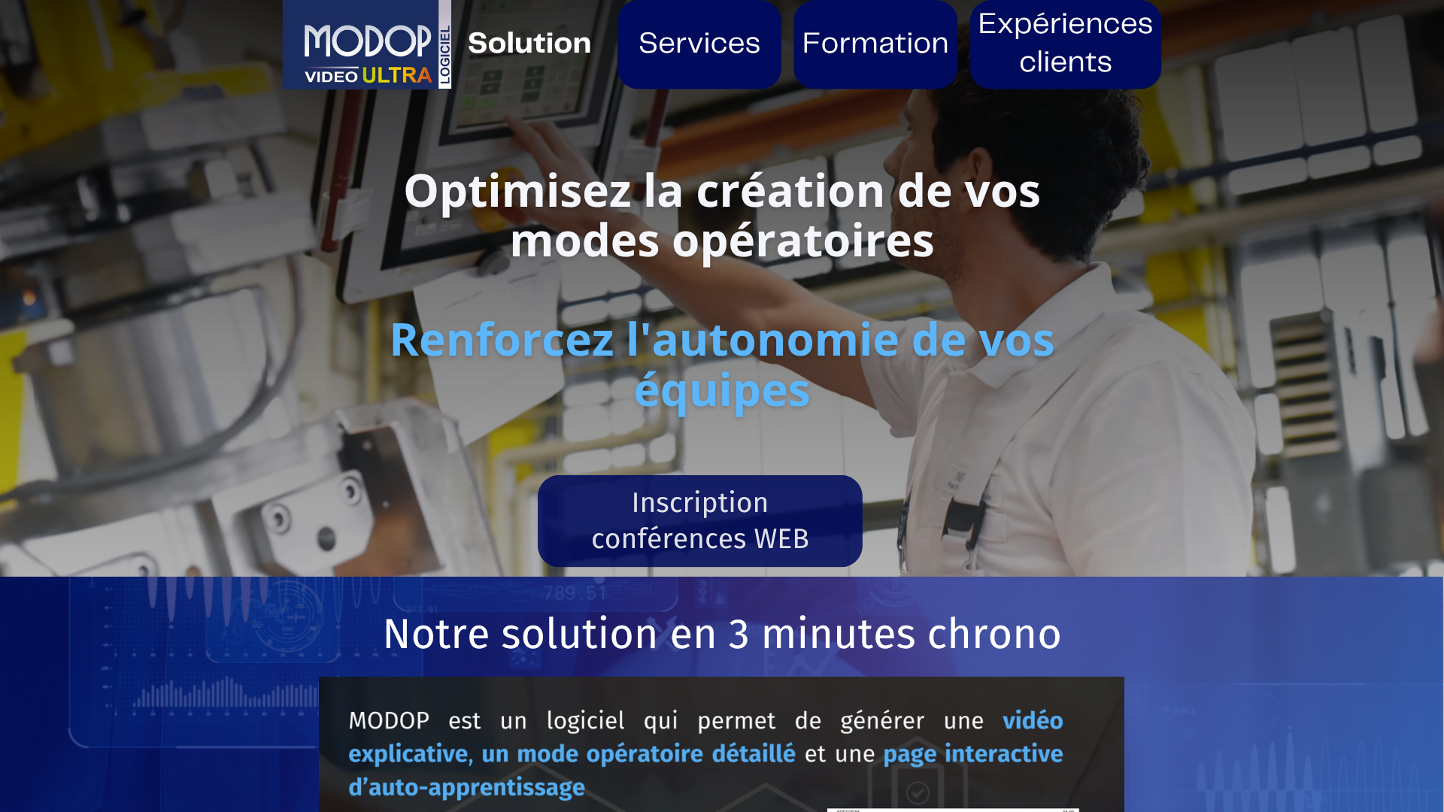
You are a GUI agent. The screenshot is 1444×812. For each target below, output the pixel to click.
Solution (530, 44)
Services (700, 44)
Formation (875, 44)
